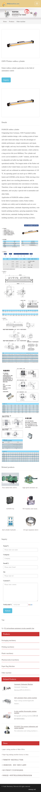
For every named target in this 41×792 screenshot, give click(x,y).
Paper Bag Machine (8, 666)
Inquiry (6, 80)
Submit (7, 611)
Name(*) (6, 546)
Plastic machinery (7, 653)
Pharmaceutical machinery (10, 660)
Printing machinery (8, 647)
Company (6, 554)
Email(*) (6, 563)
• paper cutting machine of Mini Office (13, 749)
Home (5, 21)
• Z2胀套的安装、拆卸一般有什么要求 (14, 765)
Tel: (4, 572)
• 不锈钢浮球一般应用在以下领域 (12, 760)
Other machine (6, 673)
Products (11, 21)
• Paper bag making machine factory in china (15, 754)
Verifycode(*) (7, 604)
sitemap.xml (32, 789)
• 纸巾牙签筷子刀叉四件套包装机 (12, 770)
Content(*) (6, 581)
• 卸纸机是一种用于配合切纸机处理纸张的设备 (17, 775)
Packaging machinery (9, 640)
